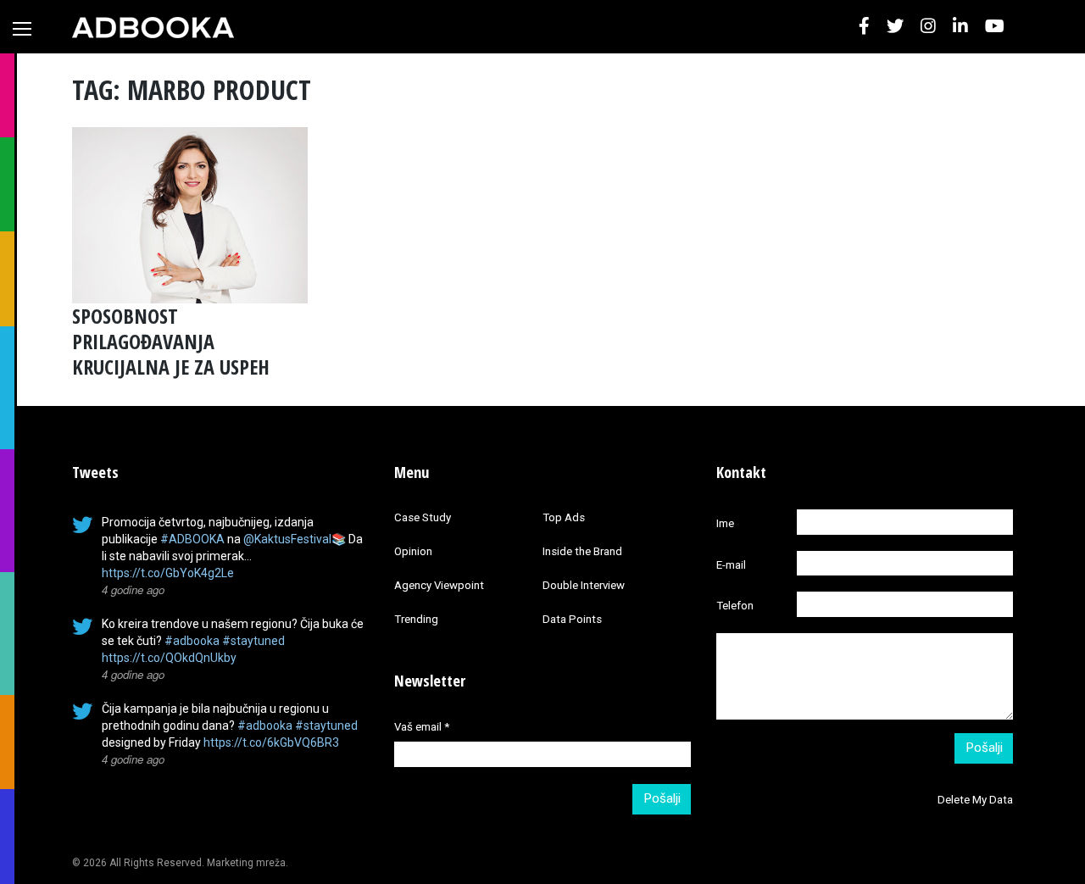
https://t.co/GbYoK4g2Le (168, 573)
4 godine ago (133, 589)
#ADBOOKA (192, 539)
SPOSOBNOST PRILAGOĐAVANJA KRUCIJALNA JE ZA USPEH (171, 341)
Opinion (413, 551)
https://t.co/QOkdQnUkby (169, 657)
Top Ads (563, 517)
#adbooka (192, 641)
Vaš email (421, 726)
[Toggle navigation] (22, 29)
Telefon (735, 605)
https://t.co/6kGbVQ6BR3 (271, 742)
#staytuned (253, 641)
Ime (725, 523)
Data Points (572, 619)
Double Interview (583, 585)
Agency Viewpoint (439, 585)
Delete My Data (975, 799)
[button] (864, 26)
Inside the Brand (582, 551)
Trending (416, 619)
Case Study (422, 517)
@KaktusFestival (287, 539)
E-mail (731, 565)
